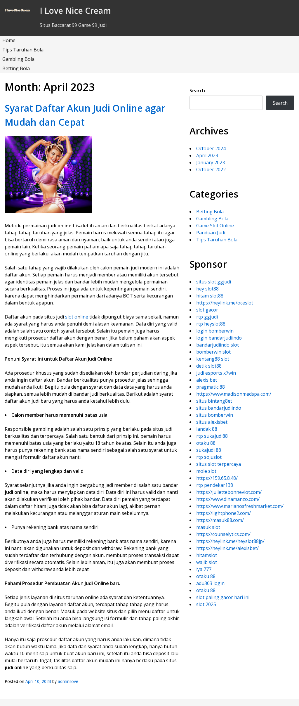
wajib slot (206, 562)
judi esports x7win (216, 373)
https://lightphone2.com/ (223, 513)
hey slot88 (207, 288)
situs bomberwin (214, 415)
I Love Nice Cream (75, 10)
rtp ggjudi (207, 317)
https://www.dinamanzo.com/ (228, 499)
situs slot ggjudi (213, 281)
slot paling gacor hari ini (222, 597)
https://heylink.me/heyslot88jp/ (230, 541)
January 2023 (210, 162)
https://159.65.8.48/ (217, 478)
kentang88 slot (212, 359)
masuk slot (208, 527)
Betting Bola (16, 68)
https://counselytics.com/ (223, 534)
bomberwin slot (213, 352)
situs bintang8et (214, 401)
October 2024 (211, 148)
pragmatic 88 (210, 387)
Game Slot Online (215, 225)
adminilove (68, 681)
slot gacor (207, 310)
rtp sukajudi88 (212, 436)
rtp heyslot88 (210, 324)
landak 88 (206, 429)
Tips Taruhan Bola (23, 49)
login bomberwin (215, 331)
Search (197, 90)
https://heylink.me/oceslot (224, 303)
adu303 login (210, 583)
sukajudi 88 (208, 450)
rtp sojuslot (209, 457)
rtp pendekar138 (214, 485)
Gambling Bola (18, 59)
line (84, 317)
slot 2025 (206, 604)
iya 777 (203, 569)
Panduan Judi (210, 232)
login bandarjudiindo (219, 338)
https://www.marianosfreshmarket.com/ (240, 506)
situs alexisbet (211, 422)
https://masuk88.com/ (220, 520)
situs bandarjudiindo (218, 408)
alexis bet (206, 380)
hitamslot (206, 555)
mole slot (206, 471)
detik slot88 (209, 366)
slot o (71, 317)
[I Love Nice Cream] (17, 10)
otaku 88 (205, 443)
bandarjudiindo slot (217, 345)
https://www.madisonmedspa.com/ (233, 394)
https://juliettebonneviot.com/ (229, 492)
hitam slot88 (209, 296)
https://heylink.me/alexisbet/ (227, 548)
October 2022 (211, 169)
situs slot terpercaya (218, 464)
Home (8, 40)
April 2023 (207, 155)
